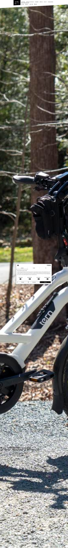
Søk (36, 4)
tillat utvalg (34, 282)
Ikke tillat (22, 282)
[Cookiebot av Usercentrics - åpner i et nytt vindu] (47, 265)
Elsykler (23, 1)
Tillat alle (45, 282)
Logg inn (31, 4)
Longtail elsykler (30, 1)
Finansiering (50, 1)
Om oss (22, 4)
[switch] (29, 279)
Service (41, 1)
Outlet (45, 1)
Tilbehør (36, 1)
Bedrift (26, 4)
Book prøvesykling (25, 2)
